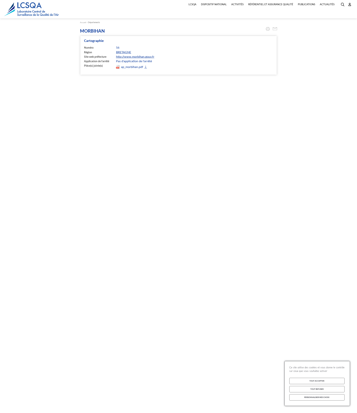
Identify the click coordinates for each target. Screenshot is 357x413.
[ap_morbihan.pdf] (131, 67)
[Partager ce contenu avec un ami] (275, 29)
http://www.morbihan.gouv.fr (135, 56)
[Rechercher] (342, 6)
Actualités (327, 4)
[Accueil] (32, 9)
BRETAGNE (123, 52)
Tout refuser (317, 389)
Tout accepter (316, 381)
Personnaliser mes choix (316, 397)
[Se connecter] (349, 6)
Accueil (83, 22)
